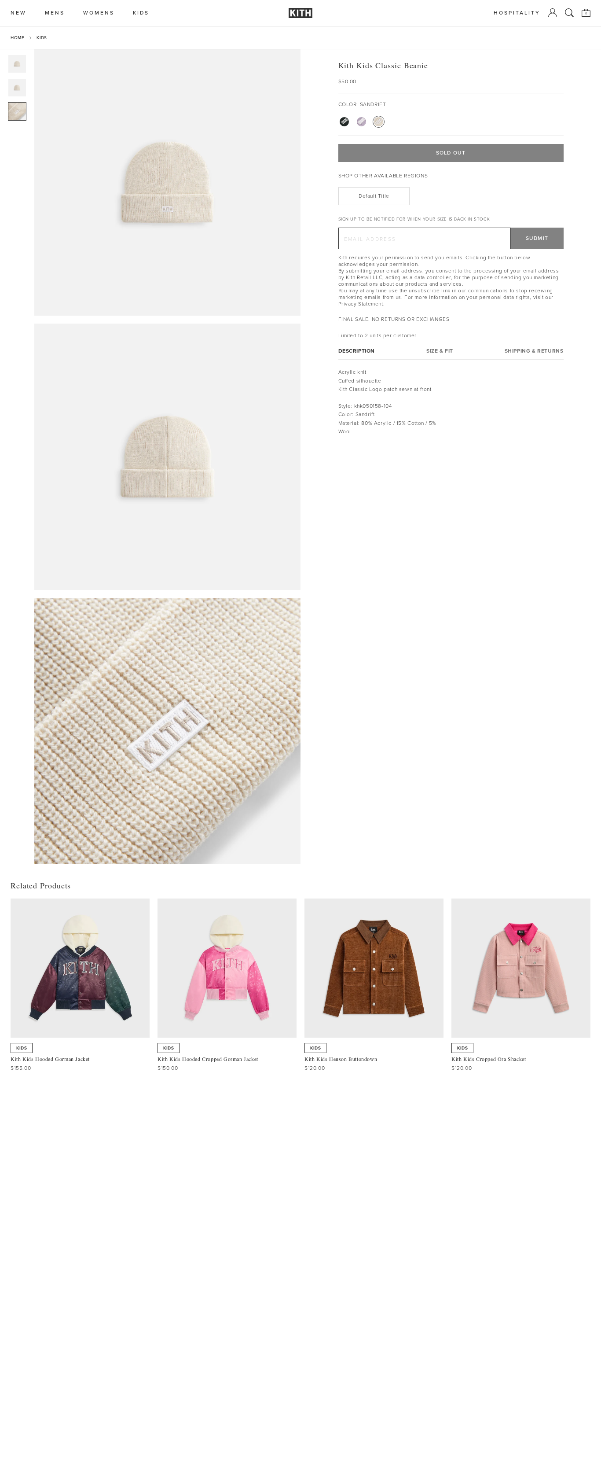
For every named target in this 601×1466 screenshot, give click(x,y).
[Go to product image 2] (17, 87)
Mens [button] (55, 13)
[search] (569, 12)
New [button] (18, 13)
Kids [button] (141, 13)
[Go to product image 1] (17, 64)
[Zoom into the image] (167, 182)
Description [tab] (356, 351)
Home (17, 37)
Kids (42, 37)
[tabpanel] (451, 402)
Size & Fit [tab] (439, 351)
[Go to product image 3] (17, 111)
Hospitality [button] (517, 13)
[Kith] (300, 13)
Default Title (374, 196)
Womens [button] (98, 13)
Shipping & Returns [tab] (534, 351)
